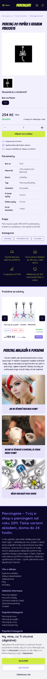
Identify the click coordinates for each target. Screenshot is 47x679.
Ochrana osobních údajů (13, 601)
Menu (7, 5)
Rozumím (23, 661)
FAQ (4, 582)
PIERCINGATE (23, 5)
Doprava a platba (10, 573)
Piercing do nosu (9, 616)
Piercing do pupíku (10, 619)
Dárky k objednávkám (11, 576)
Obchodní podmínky (11, 603)
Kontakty (6, 585)
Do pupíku (38, 238)
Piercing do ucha (9, 622)
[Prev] (5, 318)
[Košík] (42, 5)
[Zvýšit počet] (42, 128)
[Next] (42, 318)
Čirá (5, 103)
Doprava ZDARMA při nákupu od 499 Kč (20, 149)
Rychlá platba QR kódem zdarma (18, 145)
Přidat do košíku (23, 134)
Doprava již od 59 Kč (13, 141)
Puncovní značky (9, 598)
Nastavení (23, 668)
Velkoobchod (8, 579)
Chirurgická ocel (23, 238)
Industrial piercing (10, 625)
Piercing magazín (9, 595)
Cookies (5, 606)
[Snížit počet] (5, 128)
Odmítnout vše (23, 675)
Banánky (7, 238)
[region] (23, 83)
